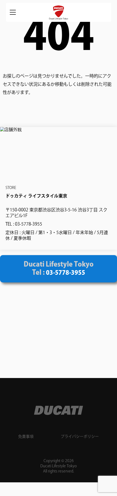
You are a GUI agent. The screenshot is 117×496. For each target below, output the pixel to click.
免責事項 (25, 436)
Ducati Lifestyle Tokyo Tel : (59, 268)
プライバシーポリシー (80, 436)
